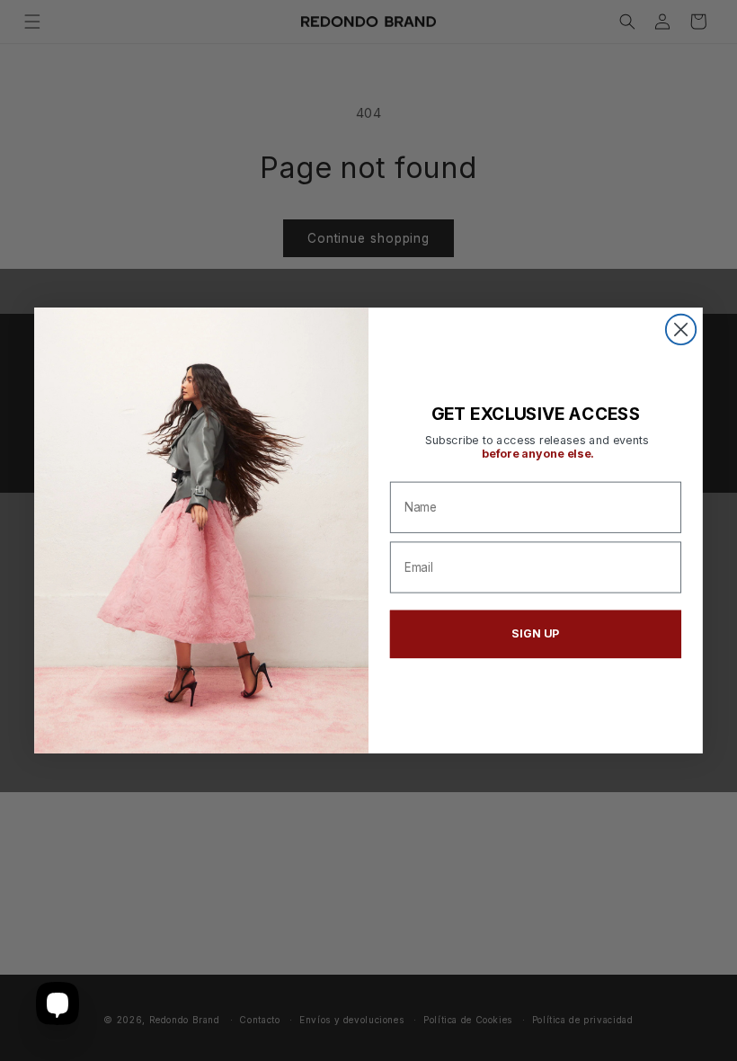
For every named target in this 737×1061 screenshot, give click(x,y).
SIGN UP (535, 633)
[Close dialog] (681, 329)
